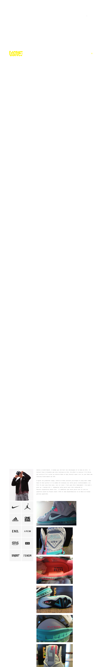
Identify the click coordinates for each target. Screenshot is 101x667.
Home (62, 474)
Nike (9, 456)
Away (67, 474)
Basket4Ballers (71, 491)
